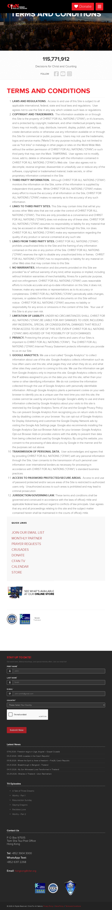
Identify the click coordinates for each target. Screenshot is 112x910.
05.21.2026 (28, 756)
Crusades (20, 550)
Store (17, 572)
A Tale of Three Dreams (23, 791)
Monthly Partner (27, 538)
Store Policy (59, 906)
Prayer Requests (26, 544)
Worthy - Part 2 (19, 814)
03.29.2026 (29, 774)
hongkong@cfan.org (25, 870)
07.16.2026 (33, 752)
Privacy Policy (48, 906)
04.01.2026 (33, 769)
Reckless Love (19, 809)
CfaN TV (18, 561)
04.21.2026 (27, 765)
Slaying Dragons (19, 805)
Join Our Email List (28, 532)
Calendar (20, 567)
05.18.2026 (38, 760)
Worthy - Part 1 (18, 795)
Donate (85, 6)
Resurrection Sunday (22, 800)
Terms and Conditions (73, 906)
